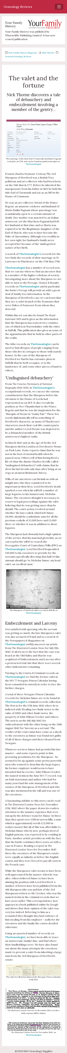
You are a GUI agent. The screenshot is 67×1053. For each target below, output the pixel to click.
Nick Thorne (48, 52)
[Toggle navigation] (59, 7)
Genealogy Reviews (18, 7)
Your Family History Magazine (23, 52)
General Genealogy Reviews (18, 56)
